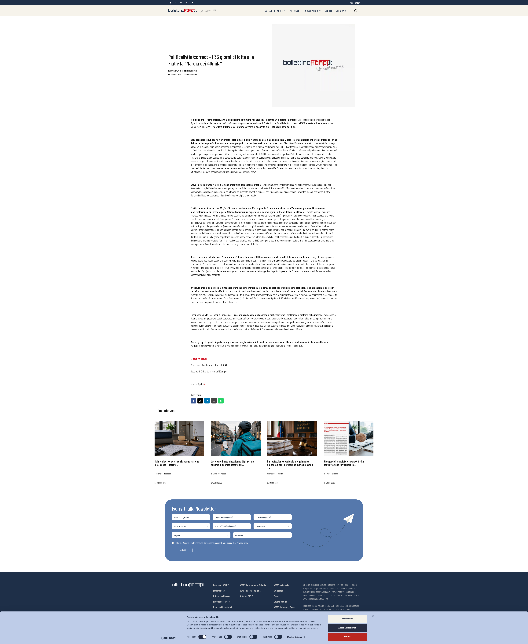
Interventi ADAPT (174, 70)
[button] (356, 11)
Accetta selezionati (347, 628)
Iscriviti (182, 550)
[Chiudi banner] (373, 616)
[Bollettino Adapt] (192, 10)
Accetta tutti (347, 619)
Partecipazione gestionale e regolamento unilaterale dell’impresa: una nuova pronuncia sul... (290, 465)
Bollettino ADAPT (191, 74)
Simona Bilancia (332, 473)
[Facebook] (170, 2)
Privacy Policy (242, 542)
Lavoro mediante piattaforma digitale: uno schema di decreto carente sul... (232, 463)
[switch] (228, 637)
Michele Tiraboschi (163, 473)
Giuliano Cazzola (199, 358)
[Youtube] (191, 2)
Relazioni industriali (189, 70)
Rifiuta (347, 636)
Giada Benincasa (219, 473)
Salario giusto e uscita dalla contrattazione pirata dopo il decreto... (177, 463)
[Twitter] (176, 2)
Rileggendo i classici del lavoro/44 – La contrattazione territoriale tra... (344, 463)
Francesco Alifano (276, 473)
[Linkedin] (186, 2)
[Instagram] (181, 2)
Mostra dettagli (294, 637)
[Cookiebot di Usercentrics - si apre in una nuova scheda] (168, 639)
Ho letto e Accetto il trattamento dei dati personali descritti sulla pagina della (211, 542)
